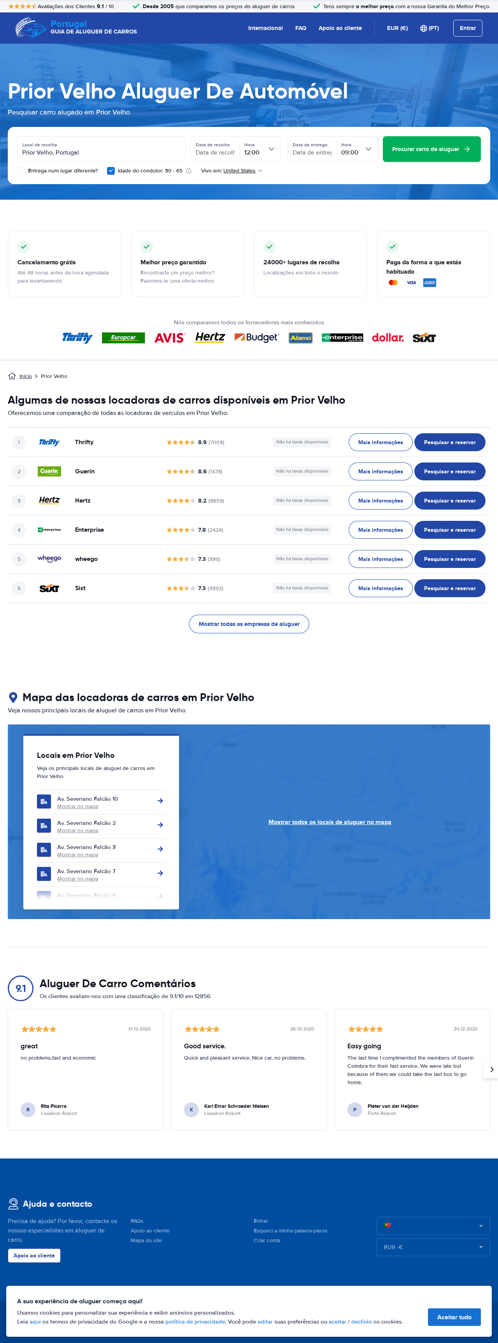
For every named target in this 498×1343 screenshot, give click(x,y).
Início (25, 376)
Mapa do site (146, 1240)
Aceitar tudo (454, 1317)
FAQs (137, 1221)
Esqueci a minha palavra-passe (291, 1230)
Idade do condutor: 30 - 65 (150, 170)
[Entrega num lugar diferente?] (21, 171)
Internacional (265, 28)
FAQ (300, 28)
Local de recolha (39, 144)
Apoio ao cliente (340, 28)
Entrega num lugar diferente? (62, 170)
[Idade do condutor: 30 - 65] (111, 171)
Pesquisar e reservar (450, 442)
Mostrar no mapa (77, 806)
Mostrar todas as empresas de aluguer (249, 624)
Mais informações (380, 442)
